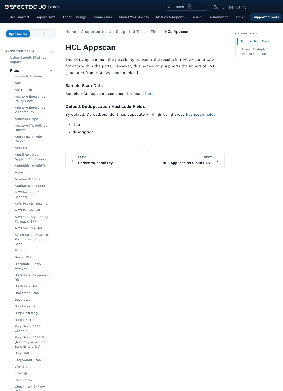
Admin (240, 17)
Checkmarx (23, 380)
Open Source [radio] (18, 34)
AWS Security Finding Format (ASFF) (31, 219)
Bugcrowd (22, 300)
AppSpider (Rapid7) (30, 166)
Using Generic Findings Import (28, 60)
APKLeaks (22, 148)
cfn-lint (21, 366)
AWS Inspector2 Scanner (27, 195)
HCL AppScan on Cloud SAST (187, 163)
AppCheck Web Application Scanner (30, 157)
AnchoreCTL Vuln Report (28, 139)
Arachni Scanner (27, 179)
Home (70, 31)
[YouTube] (238, 7)
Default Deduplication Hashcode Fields (257, 51)
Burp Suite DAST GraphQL (28, 329)
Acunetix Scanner (28, 76)
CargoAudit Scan (28, 360)
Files (14, 70)
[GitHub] (224, 7)
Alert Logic (23, 90)
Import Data (45, 17)
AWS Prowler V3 (27, 210)
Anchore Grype (26, 119)
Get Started (19, 17)
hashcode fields (201, 114)
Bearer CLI (23, 257)
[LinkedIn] (231, 7)
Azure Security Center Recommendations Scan (32, 239)
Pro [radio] (42, 34)
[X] (244, 7)
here (149, 93)
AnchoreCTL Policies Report (31, 128)
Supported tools (96, 31)
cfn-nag (21, 373)
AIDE (18, 83)
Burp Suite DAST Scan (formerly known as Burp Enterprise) (32, 342)
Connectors (103, 17)
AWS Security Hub (29, 228)
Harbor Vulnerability (95, 163)
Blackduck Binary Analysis (28, 266)
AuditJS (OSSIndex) (30, 186)
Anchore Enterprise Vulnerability (30, 110)
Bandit (20, 250)
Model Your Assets (134, 17)
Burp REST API (26, 319)
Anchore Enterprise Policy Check (30, 98)
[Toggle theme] (216, 6)
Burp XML (22, 353)
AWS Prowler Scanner (32, 204)
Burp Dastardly (26, 313)
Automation (219, 17)
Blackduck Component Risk (32, 277)
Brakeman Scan (27, 293)
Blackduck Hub (26, 286)
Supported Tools (266, 17)
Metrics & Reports (170, 17)
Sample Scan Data (255, 41)
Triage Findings (75, 17)
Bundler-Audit (25, 306)
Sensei (197, 17)
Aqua (19, 172)
